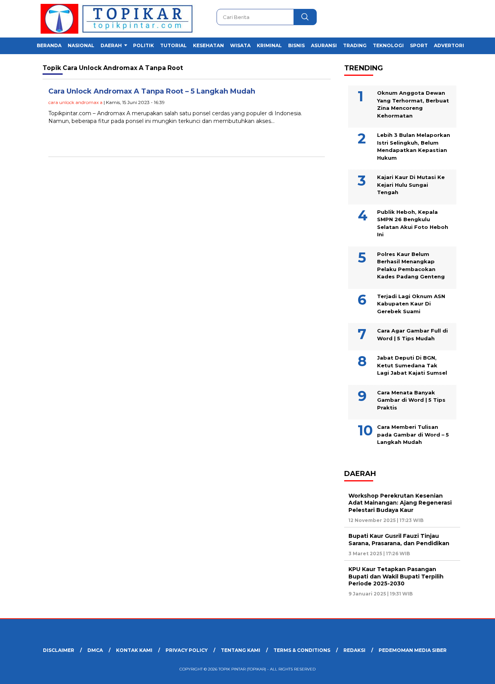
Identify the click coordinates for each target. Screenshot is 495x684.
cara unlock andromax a (75, 102)
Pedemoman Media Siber (413, 650)
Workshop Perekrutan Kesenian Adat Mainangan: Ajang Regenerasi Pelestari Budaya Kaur (400, 502)
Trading (355, 45)
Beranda (49, 45)
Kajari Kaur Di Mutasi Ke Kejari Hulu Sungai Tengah (411, 184)
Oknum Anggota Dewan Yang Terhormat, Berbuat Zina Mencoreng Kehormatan (413, 104)
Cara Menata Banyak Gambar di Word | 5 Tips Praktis (411, 400)
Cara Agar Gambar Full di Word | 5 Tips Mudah (412, 334)
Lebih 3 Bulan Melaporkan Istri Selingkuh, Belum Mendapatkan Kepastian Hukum (413, 146)
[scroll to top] (474, 672)
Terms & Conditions (301, 650)
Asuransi (324, 45)
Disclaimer (58, 650)
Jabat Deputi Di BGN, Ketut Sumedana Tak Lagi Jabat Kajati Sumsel (412, 365)
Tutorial (173, 45)
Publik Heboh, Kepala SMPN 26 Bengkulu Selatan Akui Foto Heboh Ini (412, 223)
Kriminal (269, 45)
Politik (143, 45)
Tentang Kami (240, 650)
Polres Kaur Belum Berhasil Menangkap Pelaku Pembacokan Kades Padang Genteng (411, 265)
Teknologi (388, 45)
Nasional (81, 45)
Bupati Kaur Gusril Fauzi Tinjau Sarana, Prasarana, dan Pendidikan (398, 539)
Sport (419, 45)
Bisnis (296, 45)
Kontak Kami (134, 650)
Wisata (240, 45)
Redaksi (354, 650)
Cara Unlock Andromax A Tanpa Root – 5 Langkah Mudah (151, 91)
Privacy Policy (187, 650)
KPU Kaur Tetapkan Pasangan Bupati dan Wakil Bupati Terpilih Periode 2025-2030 (396, 576)
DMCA (95, 650)
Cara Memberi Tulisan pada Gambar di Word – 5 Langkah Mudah (413, 434)
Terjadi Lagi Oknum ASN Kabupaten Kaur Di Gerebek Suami (411, 303)
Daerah (111, 45)
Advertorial (452, 45)
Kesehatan (208, 45)
